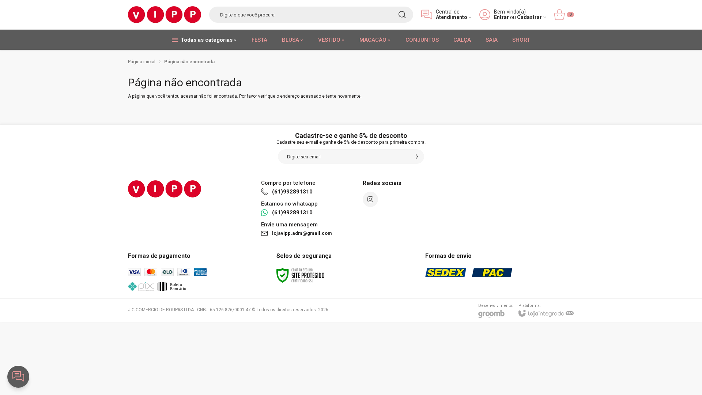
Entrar (501, 17)
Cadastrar (529, 17)
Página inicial (141, 61)
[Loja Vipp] (164, 14)
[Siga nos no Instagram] (370, 199)
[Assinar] (417, 156)
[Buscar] (402, 15)
